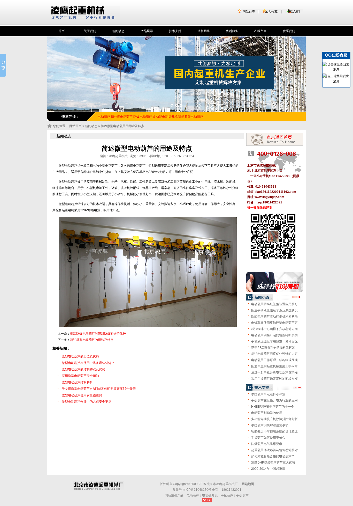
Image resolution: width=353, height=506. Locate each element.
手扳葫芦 (242, 495)
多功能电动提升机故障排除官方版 (274, 419)
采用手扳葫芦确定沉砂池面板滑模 (274, 378)
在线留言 (260, 31)
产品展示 (147, 31)
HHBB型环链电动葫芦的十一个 (272, 406)
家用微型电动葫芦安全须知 (80, 376)
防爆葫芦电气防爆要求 (266, 444)
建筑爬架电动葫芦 (190, 117)
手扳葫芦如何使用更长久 (268, 437)
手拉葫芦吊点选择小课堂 (268, 394)
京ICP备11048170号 (196, 490)
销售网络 (203, 31)
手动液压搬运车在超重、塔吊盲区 (274, 341)
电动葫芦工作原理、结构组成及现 (274, 360)
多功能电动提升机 (165, 117)
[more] (297, 297)
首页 (61, 31)
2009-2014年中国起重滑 (268, 469)
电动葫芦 (193, 495)
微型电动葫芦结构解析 (77, 382)
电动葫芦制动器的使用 (266, 413)
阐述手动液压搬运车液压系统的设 (274, 310)
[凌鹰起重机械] (85, 13)
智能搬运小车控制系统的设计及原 (274, 431)
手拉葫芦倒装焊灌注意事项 (269, 425)
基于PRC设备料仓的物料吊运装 (273, 347)
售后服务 (232, 31)
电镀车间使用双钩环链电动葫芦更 (274, 323)
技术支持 (175, 31)
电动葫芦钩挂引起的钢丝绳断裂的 (274, 335)
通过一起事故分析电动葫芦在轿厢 (274, 372)
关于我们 (90, 31)
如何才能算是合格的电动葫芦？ (273, 456)
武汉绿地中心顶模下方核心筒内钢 (274, 329)
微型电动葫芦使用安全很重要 (82, 395)
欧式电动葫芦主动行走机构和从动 (274, 316)
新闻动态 (118, 31)
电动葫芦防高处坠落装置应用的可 (274, 304)
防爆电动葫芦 (142, 117)
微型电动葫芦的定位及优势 (80, 356)
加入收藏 (271, 11)
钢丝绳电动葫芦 (122, 117)
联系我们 (294, 11)
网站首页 (249, 11)
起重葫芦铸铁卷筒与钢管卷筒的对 (274, 450)
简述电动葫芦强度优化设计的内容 (274, 354)
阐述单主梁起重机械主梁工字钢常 (274, 366)
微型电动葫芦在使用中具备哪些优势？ (88, 363)
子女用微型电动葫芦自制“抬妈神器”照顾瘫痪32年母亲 (99, 389)
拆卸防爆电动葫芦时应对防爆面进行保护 (98, 333)
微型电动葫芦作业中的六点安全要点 (86, 402)
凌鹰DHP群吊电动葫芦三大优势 (273, 462)
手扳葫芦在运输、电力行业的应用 (274, 400)
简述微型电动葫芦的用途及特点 (91, 340)
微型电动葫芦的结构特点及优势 (83, 369)
